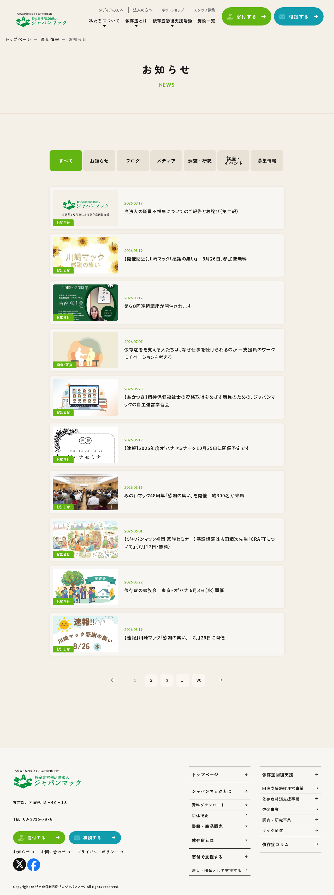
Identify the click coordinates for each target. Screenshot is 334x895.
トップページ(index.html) (41, 19)
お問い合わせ (53, 851)
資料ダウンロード (208, 805)
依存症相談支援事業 (281, 799)
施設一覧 (206, 20)
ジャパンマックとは (212, 791)
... (183, 679)
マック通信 (272, 830)
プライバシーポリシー (97, 851)
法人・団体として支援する (217, 870)
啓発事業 (270, 809)
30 (198, 679)
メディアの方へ (111, 9)
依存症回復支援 (277, 774)
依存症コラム (275, 844)
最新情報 (50, 39)
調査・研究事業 (276, 820)
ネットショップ (173, 9)
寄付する (246, 16)
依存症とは (203, 840)
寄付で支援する (207, 857)
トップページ (19, 39)
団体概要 (200, 815)
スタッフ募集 (204, 9)
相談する (299, 16)
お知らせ (21, 851)
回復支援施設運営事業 (283, 788)
